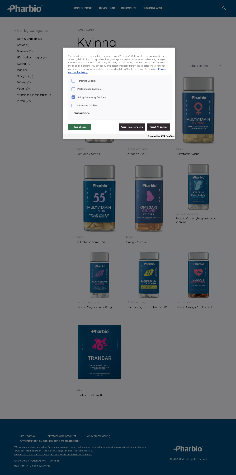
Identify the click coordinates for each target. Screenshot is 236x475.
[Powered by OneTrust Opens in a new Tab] (160, 137)
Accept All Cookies (158, 127)
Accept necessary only (132, 127)
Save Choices (80, 127)
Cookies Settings (82, 113)
